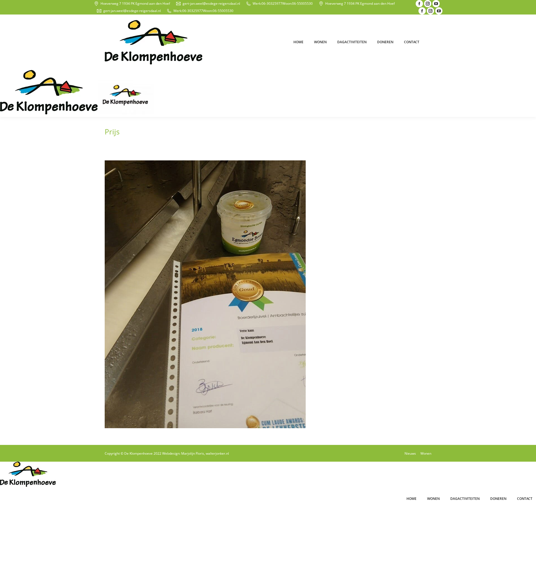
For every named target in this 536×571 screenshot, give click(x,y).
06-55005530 (302, 3)
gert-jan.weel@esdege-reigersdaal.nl (211, 3)
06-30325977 (272, 3)
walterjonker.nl (217, 453)
